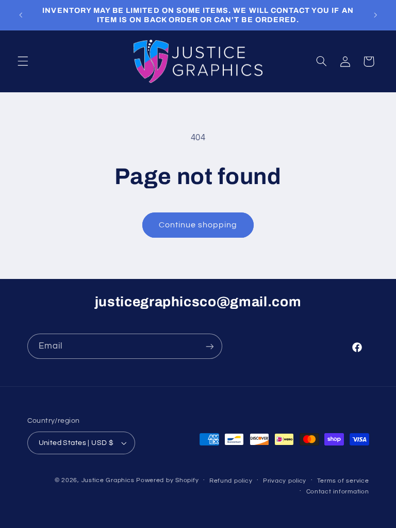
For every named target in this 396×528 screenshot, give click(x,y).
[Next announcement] (375, 15)
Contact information (337, 491)
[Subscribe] (209, 346)
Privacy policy (284, 481)
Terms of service (343, 481)
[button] (23, 61)
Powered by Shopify (167, 480)
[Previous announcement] (20, 15)
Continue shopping (198, 225)
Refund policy (231, 481)
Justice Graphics (108, 480)
